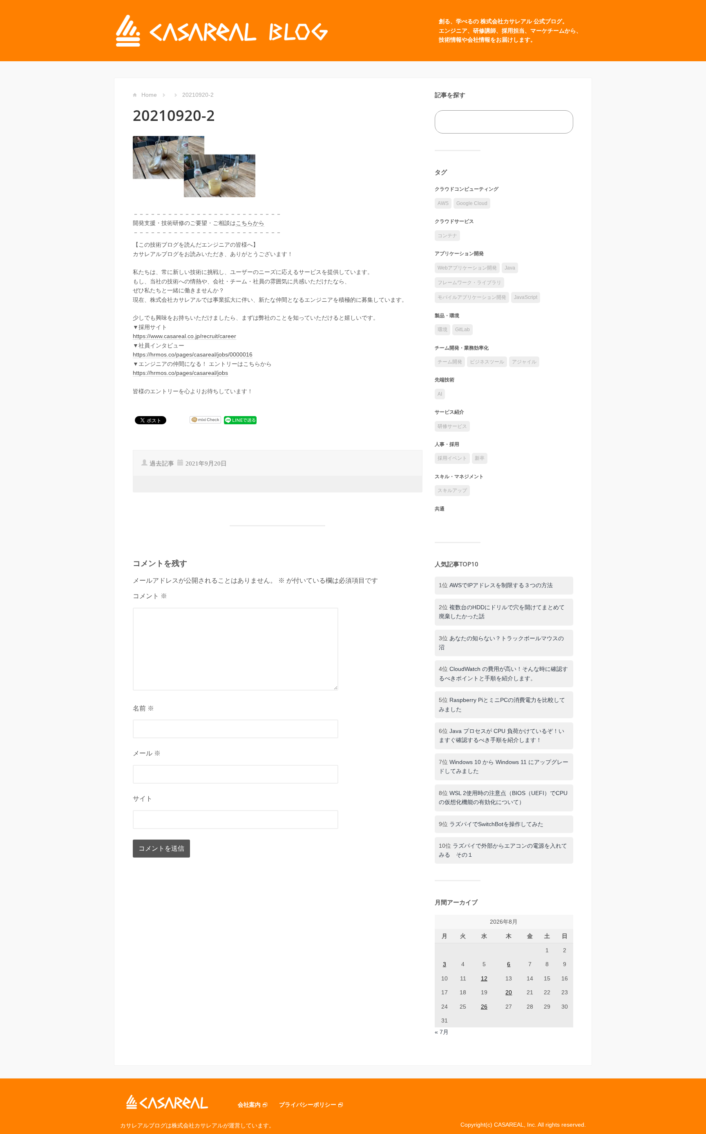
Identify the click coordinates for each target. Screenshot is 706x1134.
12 (484, 978)
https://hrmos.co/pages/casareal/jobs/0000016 (192, 354)
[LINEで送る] (240, 420)
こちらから (250, 223)
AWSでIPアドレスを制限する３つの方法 (501, 585)
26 (484, 1006)
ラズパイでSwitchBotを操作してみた (496, 824)
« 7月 (442, 1032)
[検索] (558, 121)
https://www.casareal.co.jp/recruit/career (184, 336)
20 (508, 992)
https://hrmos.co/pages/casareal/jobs (180, 373)
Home (149, 94)
